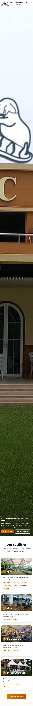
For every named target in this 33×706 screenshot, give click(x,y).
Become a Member (22, 531)
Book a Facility (7, 531)
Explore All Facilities (16, 696)
